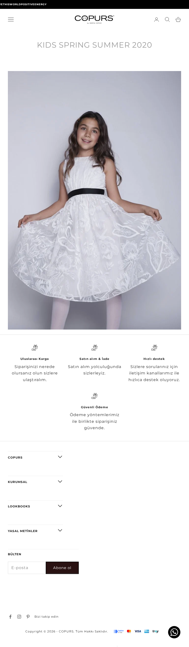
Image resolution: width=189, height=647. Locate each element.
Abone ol (62, 567)
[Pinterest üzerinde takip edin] (28, 616)
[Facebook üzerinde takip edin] (10, 616)
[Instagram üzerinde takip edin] (19, 616)
